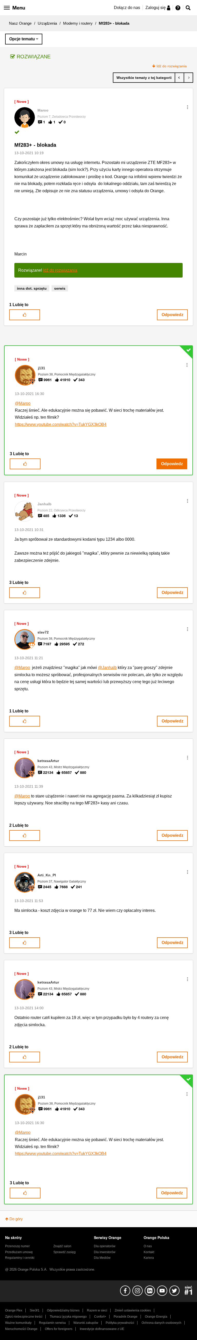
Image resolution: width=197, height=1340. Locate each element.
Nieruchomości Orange (21, 1329)
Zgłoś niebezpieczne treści (23, 1316)
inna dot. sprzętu (32, 288)
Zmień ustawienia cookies (133, 1310)
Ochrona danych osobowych (161, 1323)
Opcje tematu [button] (22, 39)
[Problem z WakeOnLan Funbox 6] (179, 77)
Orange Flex (13, 1310)
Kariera (149, 1258)
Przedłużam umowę (19, 1252)
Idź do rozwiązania (171, 66)
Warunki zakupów (85, 1323)
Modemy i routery (78, 23)
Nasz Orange (20, 23)
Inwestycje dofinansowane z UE (102, 1329)
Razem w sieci (97, 1310)
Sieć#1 (35, 1310)
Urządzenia (47, 23)
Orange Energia (156, 1316)
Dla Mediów (102, 1258)
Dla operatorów (104, 1246)
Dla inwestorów (104, 1252)
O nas (148, 1246)
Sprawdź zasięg (64, 1252)
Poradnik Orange (125, 1316)
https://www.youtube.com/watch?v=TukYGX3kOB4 (60, 424)
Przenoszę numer (17, 1246)
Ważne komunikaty (18, 1323)
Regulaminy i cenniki (19, 1258)
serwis (59, 288)
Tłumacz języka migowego (68, 1316)
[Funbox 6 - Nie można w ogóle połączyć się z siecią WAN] (188, 77)
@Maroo (23, 403)
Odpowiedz (172, 315)
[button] (187, 107)
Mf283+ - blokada (35, 145)
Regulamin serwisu (52, 1323)
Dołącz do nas (127, 7)
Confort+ (100, 1316)
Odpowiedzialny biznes (63, 1310)
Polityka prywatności (120, 1323)
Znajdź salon (62, 1246)
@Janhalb (107, 667)
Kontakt (149, 1252)
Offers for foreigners (58, 1329)
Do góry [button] (16, 1219)
